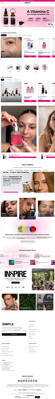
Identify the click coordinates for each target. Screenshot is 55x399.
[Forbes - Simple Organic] (24, 390)
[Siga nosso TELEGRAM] (36, 381)
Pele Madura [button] (33, 170)
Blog (29, 327)
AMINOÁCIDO (16, 385)
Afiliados (30, 336)
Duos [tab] (2, 79)
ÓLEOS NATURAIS (34, 386)
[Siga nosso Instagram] (29, 381)
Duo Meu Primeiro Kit (42, 96)
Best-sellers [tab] (4, 35)
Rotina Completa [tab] (9, 79)
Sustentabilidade (31, 326)
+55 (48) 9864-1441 (6, 364)
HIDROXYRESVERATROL (10, 386)
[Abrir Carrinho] (53, 3)
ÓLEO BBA (19, 386)
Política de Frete (4, 353)
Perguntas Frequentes (32, 346)
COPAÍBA (28, 385)
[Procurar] (3, 3)
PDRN (38, 386)
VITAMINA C (27, 387)
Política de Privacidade (6, 348)
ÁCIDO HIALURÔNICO (27, 384)
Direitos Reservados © (27, 392)
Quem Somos (31, 324)
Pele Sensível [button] (45, 170)
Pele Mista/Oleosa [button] (10, 170)
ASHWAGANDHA (21, 385)
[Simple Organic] (27, 3)
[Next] (53, 46)
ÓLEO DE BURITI (23, 386)
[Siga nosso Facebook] (24, 381)
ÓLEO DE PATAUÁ (29, 386)
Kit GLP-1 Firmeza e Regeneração (28, 97)
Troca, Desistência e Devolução (7, 355)
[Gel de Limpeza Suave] (42, 153)
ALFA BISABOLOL (11, 385)
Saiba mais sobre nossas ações (27, 241)
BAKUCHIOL (25, 385)
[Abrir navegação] (1, 3)
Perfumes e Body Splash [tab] (27, 35)
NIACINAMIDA (16, 386)
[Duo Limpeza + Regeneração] (4, 153)
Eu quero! (37, 397)
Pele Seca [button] (39, 170)
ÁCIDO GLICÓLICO (20, 384)
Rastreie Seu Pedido (32, 351)
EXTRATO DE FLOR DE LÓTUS (42, 385)
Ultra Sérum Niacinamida (29, 52)
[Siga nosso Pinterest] (26, 381)
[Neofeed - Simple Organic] (34, 390)
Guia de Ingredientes (32, 331)
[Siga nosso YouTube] (34, 381)
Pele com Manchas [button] (19, 170)
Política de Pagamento (6, 346)
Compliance (31, 338)
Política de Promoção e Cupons (7, 351)
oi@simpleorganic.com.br (7, 362)
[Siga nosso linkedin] (31, 381)
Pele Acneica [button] (26, 170)
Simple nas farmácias (32, 329)
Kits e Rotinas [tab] (18, 35)
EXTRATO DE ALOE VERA (34, 385)
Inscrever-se (14, 334)
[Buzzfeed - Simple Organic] (39, 390)
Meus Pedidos (31, 348)
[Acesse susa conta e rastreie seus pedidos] (51, 3)
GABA (47, 385)
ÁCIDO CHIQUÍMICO (15, 384)
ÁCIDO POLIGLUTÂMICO (38, 384)
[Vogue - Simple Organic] (19, 390)
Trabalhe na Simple (32, 334)
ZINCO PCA (30, 387)
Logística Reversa (32, 333)
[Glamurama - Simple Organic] (29, 390)
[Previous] (26, 46)
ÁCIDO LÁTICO (32, 384)
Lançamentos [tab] (10, 35)
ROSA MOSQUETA (42, 386)
